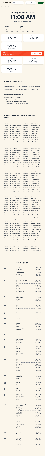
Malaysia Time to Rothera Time (31, 150)
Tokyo (18, 426)
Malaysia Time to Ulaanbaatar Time (13, 210)
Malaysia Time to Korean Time (11, 223)
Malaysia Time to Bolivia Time (11, 146)
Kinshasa (18, 340)
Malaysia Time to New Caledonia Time (32, 231)
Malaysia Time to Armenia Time (12, 181)
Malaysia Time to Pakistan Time (31, 189)
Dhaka (18, 307)
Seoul (18, 407)
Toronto (18, 428)
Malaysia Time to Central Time (11, 139)
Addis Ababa (19, 269)
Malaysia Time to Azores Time (11, 164)
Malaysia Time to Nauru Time (30, 239)
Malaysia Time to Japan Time (30, 221)
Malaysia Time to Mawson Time (12, 196)
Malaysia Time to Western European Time (14, 166)
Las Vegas (19, 348)
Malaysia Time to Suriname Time (31, 152)
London (18, 351)
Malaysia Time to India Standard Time (32, 196)
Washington (19, 440)
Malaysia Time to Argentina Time (31, 156)
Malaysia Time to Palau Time (30, 219)
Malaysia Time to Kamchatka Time (31, 244)
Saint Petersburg (21, 404)
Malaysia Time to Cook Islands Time (32, 123)
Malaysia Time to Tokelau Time (31, 248)
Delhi (17, 305)
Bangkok (18, 282)
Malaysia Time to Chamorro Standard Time (34, 227)
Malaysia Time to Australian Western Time (33, 208)
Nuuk (17, 378)
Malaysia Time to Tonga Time (11, 248)
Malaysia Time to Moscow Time (12, 173)
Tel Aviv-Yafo (20, 424)
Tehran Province (20, 423)
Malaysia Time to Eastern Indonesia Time (33, 223)
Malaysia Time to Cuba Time (30, 146)
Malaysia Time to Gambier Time (12, 127)
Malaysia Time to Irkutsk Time (11, 217)
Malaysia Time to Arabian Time (11, 175)
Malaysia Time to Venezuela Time (31, 148)
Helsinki (18, 326)
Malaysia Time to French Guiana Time (32, 154)
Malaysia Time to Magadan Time (31, 237)
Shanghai (19, 409)
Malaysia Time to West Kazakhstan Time (14, 189)
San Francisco (20, 405)
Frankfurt (19, 313)
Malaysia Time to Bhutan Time (30, 198)
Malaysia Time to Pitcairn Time (31, 127)
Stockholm (19, 413)
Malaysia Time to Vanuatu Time (31, 235)
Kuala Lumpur (20, 342)
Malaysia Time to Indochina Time (31, 206)
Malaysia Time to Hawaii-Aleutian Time (13, 125)
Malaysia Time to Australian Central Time (33, 225)
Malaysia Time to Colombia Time (31, 139)
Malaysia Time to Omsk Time (11, 200)
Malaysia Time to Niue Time (30, 121)
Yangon (18, 444)
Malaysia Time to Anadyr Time (11, 246)
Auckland (19, 276)
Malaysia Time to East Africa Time (12, 177)
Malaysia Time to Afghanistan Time (13, 185)
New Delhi (19, 375)
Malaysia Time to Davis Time (11, 208)
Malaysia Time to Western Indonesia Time (33, 204)
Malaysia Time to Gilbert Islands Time (13, 239)
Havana (18, 324)
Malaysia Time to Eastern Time (11, 144)
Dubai (18, 308)
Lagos (18, 346)
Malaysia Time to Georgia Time (31, 181)
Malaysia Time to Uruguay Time (12, 154)
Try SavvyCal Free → (36, 53)
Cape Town (19, 297)
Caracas (18, 299)
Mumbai (18, 370)
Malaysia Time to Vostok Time (30, 194)
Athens (18, 274)
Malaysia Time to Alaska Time (11, 129)
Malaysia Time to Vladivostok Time (32, 229)
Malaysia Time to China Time (30, 212)
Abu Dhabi (19, 267)
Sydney (18, 415)
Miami (18, 365)
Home (2, 6)
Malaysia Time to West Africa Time (32, 166)
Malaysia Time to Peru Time (11, 137)
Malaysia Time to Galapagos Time (12, 133)
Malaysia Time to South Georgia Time (32, 158)
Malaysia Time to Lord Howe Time (12, 231)
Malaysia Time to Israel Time (30, 175)
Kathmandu (19, 339)
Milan (17, 367)
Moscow (18, 369)
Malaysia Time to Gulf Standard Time (13, 183)
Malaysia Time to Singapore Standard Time (15, 212)
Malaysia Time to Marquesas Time (31, 125)
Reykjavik (19, 394)
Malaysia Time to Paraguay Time (12, 156)
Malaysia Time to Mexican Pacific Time (13, 131)
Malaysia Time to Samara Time (31, 179)
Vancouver (19, 432)
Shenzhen (19, 410)
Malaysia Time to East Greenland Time (32, 162)
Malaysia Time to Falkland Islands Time (14, 150)
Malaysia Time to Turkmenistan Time (32, 191)
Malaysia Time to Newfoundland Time (13, 158)
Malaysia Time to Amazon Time (31, 144)
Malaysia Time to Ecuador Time (31, 137)
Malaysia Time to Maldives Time (31, 185)
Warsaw (18, 438)
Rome (18, 399)
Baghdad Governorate (22, 280)
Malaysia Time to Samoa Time (11, 250)
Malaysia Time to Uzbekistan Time (31, 187)
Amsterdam (19, 271)
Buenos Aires (20, 291)
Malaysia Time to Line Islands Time (32, 250)
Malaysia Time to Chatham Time (31, 246)
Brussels (18, 290)
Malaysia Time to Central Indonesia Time (33, 214)
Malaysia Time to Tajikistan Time (12, 191)
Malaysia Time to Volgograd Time (31, 171)
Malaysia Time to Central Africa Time (32, 169)
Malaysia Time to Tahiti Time (11, 123)
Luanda (18, 355)
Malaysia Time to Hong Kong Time (31, 217)
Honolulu (18, 329)
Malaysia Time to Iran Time (30, 177)
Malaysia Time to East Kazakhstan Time (14, 194)
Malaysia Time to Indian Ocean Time (13, 198)
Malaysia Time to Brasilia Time (11, 152)
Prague (18, 390)
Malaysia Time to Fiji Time (29, 242)
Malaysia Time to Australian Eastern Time (14, 229)
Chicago (18, 301)
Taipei (18, 421)
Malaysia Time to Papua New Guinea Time (14, 227)
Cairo (17, 296)
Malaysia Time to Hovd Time (11, 206)
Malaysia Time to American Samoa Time (14, 121)
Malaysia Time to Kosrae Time (30, 233)
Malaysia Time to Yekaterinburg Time (13, 187)
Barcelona (19, 283)
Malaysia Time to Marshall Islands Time (14, 242)
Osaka (18, 382)
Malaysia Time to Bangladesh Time (32, 200)
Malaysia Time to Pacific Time (30, 131)
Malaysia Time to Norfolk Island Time (13, 233)
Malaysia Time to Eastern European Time (33, 173)
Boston (18, 288)
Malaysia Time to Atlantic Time (11, 141)
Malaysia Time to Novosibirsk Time (32, 202)
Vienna (18, 434)
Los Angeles (19, 353)
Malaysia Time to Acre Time (30, 135)
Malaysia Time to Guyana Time (11, 148)
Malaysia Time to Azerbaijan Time (31, 183)
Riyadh (18, 398)
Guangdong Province (22, 318)
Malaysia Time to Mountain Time (12, 135)
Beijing (18, 285)
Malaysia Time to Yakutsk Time (12, 221)
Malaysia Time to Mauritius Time (12, 179)
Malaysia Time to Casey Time (11, 219)
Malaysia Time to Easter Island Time (32, 133)
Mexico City (19, 364)
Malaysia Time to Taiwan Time (30, 210)
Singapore (19, 412)
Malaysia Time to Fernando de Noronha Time (15, 160)
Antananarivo (20, 272)
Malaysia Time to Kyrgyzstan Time (12, 202)
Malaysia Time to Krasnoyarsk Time (13, 204)
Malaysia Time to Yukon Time (30, 129)
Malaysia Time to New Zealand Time (13, 244)
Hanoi (18, 323)
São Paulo (19, 417)
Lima (17, 350)
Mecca (18, 362)
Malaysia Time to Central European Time (14, 169)
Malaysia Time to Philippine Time (12, 214)
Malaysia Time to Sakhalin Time (12, 237)
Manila (18, 361)
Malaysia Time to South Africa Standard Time (15, 171)
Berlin (18, 286)
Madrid (18, 359)
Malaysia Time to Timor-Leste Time (13, 225)
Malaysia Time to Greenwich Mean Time (33, 164)
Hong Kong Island (21, 328)
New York (19, 376)
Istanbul (18, 334)
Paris (17, 388)
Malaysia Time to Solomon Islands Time (14, 235)
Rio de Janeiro (20, 396)
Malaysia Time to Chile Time (30, 141)
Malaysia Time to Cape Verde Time (12, 162)
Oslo (17, 384)
